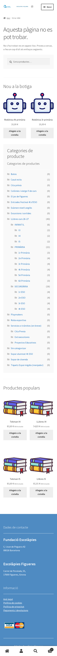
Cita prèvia (16, 185)
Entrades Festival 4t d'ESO (24, 202)
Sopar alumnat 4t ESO (22, 353)
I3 (19, 230)
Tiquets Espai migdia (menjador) (27, 365)
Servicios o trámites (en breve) (26, 325)
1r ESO (21, 291)
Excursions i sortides (21, 213)
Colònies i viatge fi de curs (24, 190)
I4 (19, 235)
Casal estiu (16, 179)
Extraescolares (22, 337)
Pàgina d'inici (7, 651)
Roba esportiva (18, 320)
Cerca (35, 651)
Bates (14, 174)
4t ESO (21, 308)
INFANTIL (19, 224)
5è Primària (24, 275)
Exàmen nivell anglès (21, 207)
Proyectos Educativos (25, 342)
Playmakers (17, 314)
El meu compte (21, 651)
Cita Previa (20, 331)
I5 (19, 241)
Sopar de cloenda (19, 359)
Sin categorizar (18, 348)
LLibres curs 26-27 (20, 219)
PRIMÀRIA (20, 247)
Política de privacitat (13, 606)
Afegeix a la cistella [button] (15, 133)
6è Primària (24, 280)
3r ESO (21, 303)
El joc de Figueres (19, 196)
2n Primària (24, 258)
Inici (8, 18)
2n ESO (21, 297)
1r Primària (24, 252)
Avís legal (8, 599)
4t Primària (24, 269)
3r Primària (24, 263)
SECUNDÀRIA (21, 286)
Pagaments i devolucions (15, 610)
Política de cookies (12, 602)
